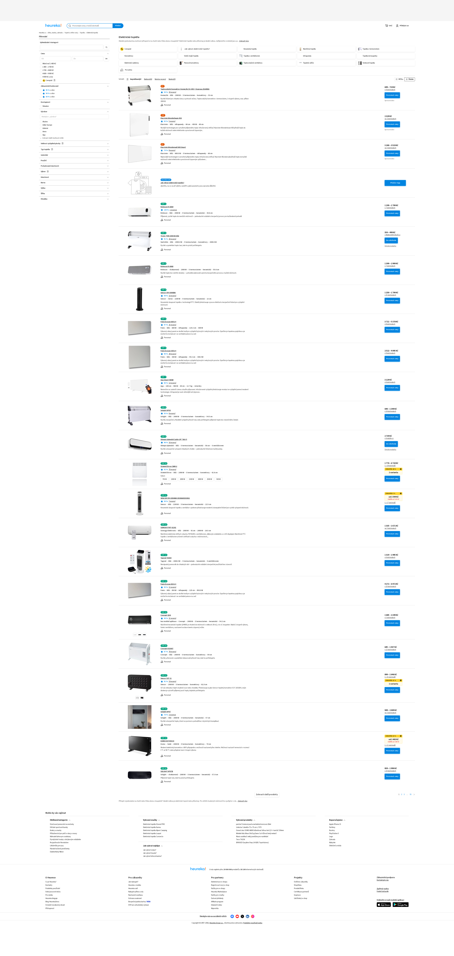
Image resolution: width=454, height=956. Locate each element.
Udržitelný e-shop (300, 898)
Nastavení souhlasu (135, 895)
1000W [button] (173, 479)
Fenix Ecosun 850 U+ (168, 584)
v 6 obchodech (390, 382)
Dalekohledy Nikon (57, 852)
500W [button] (218, 479)
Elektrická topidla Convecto (153, 836)
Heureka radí (133, 888)
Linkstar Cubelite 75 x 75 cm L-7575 (249, 827)
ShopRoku (297, 885)
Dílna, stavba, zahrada (55, 33)
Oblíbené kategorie (59, 820)
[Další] (414, 794)
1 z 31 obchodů (390, 677)
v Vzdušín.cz (389, 438)
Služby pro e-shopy (218, 888)
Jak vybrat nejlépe (151, 845)
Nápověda (214, 908)
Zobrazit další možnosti (50, 138)
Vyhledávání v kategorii (49, 42)
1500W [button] (191, 479)
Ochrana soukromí (135, 898)
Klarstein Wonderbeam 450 (171, 118)
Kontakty (48, 885)
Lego (331, 836)
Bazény (332, 830)
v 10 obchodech (390, 586)
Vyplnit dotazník (383, 891)
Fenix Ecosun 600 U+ (168, 322)
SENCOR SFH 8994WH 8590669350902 (175, 498)
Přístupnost (49, 908)
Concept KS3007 (167, 648)
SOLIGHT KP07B (167, 771)
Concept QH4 (166, 615)
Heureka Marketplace (219, 892)
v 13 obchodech (390, 650)
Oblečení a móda (335, 846)
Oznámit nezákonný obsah (55, 905)
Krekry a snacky (55, 830)
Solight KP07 (166, 711)
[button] (71, 47)
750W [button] (164, 479)
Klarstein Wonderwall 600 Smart (173, 147)
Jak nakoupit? (133, 882)
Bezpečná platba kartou (137, 901)
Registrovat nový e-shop (220, 885)
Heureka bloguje (51, 898)
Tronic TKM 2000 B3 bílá (170, 236)
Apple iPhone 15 (335, 824)
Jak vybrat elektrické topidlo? (172, 183)
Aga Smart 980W (167, 380)
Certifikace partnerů (301, 892)
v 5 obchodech (390, 618)
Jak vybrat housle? (150, 853)
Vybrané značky (150, 820)
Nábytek (332, 842)
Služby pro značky (217, 895)
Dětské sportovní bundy (59, 827)
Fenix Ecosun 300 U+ (168, 351)
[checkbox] (41, 64)
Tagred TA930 (166, 558)
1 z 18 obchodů (390, 466)
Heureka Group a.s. (216, 923)
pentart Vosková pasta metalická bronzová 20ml (253, 824)
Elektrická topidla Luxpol (152, 833)
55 (410, 794)
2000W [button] (182, 479)
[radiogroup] (74, 93)
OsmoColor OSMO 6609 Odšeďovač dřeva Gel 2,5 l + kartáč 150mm (260, 830)
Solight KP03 (166, 410)
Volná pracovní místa (52, 892)
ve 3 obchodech (390, 148)
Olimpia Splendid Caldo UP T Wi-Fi (174, 439)
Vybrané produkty (244, 820)
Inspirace (297, 895)
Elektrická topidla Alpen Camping (155, 830)
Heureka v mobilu (134, 885)
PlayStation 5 (334, 833)
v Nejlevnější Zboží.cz (392, 235)
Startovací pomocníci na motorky (62, 824)
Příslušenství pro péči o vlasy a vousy (63, 833)
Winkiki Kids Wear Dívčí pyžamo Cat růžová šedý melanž (256, 833)
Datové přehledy (217, 898)
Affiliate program (217, 901)
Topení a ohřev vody (71, 33)
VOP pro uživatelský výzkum (138, 905)
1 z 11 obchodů (390, 745)
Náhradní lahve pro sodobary (60, 836)
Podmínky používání (52, 888)
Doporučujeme (336, 820)
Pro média (49, 895)
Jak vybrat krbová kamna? (152, 856)
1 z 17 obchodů (390, 503)
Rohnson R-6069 (167, 207)
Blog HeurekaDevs (52, 901)
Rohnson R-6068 (167, 266)
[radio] (41, 90)
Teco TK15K (240, 839)
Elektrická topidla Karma (152, 827)
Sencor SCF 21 (166, 678)
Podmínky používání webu (252, 923)
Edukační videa (216, 905)
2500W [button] (209, 479)
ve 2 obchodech (390, 119)
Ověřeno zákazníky (301, 882)
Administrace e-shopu (219, 882)
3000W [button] (200, 479)
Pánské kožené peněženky (60, 849)
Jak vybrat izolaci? (149, 850)
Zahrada (332, 839)
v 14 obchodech (390, 411)
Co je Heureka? (50, 882)
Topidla (82, 33)
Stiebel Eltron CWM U (169, 466)
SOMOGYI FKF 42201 (168, 527)
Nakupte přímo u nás (135, 892)
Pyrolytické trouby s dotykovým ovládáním (65, 839)
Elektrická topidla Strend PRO (154, 824)
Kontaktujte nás (383, 880)
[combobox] (90, 25)
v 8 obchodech (390, 324)
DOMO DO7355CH (167, 741)
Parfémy (332, 827)
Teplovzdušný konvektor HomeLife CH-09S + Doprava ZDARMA (185, 89)
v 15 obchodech (390, 295)
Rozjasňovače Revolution (59, 842)
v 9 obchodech (390, 90)
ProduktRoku (299, 888)
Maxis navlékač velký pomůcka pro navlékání (252, 836)
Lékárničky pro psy (57, 846)
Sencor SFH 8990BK (168, 292)
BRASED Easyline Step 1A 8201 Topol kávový (252, 842)
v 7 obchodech (390, 208)
